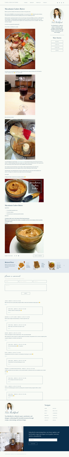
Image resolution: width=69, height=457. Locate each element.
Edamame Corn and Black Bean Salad (59, 266)
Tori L (6, 386)
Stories (25, 2)
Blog (46, 413)
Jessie (6, 300)
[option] (25, 265)
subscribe (33, 443)
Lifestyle (57, 44)
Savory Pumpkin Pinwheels (28, 266)
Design (57, 50)
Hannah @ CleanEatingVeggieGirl (13, 368)
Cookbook (55, 413)
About (46, 410)
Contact (45, 2)
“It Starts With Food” (20, 161)
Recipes (57, 41)
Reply (6, 304)
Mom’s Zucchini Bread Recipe (43, 265)
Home (46, 408)
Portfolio (38, 2)
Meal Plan (55, 410)
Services (32, 2)
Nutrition (57, 47)
